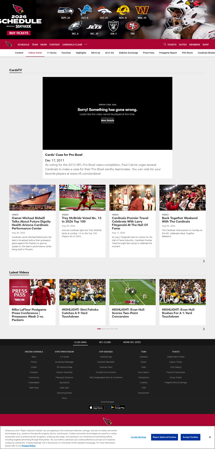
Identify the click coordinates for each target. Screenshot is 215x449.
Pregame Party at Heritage (176, 382)
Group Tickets (176, 377)
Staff (144, 387)
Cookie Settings (138, 437)
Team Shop (34, 387)
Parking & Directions (64, 377)
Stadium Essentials (64, 372)
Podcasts (34, 372)
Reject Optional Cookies (164, 437)
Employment (143, 393)
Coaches (143, 382)
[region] (107, 437)
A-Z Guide (64, 357)
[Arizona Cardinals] (107, 421)
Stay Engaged (106, 352)
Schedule (144, 357)
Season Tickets (175, 362)
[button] (107, 120)
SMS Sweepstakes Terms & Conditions (105, 377)
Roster (143, 362)
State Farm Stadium (64, 352)
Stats (143, 367)
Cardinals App (106, 357)
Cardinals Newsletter (106, 362)
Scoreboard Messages (64, 362)
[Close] (210, 437)
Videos (34, 367)
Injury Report (143, 372)
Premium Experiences (176, 372)
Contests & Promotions (106, 372)
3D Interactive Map (64, 367)
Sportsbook (64, 382)
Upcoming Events (64, 393)
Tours (64, 398)
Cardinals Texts (105, 367)
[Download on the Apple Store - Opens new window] (96, 407)
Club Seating (175, 367)
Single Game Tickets (175, 357)
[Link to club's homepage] (9, 44)
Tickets (176, 352)
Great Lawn (64, 387)
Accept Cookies (190, 437)
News (34, 357)
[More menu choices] (86, 44)
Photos (34, 362)
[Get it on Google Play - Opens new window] (117, 409)
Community (34, 377)
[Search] (165, 44)
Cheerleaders (33, 382)
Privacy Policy (29, 445)
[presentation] (204, 261)
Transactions (143, 377)
